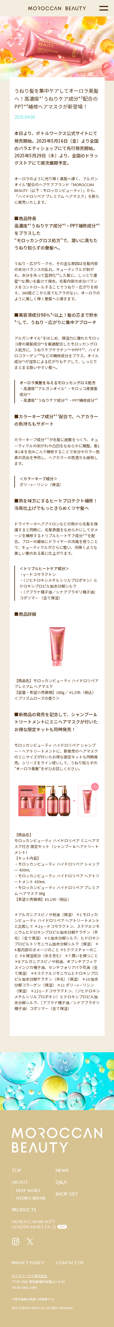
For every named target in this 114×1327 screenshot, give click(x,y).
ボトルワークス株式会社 (29, 1275)
